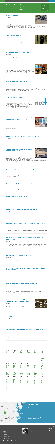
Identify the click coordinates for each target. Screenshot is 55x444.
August (21, 352)
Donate (32, 431)
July (6, 353)
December (42, 361)
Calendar (50, 430)
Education (50, 431)
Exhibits (51, 429)
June (6, 352)
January (35, 351)
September (21, 353)
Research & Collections (48, 432)
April (13, 352)
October (14, 356)
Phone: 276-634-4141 (6, 434)
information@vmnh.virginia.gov (7, 436)
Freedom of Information (6, 438)
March (34, 353)
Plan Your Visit (50, 428)
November (28, 352)
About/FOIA (50, 436)
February (14, 351)
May (6, 351)
